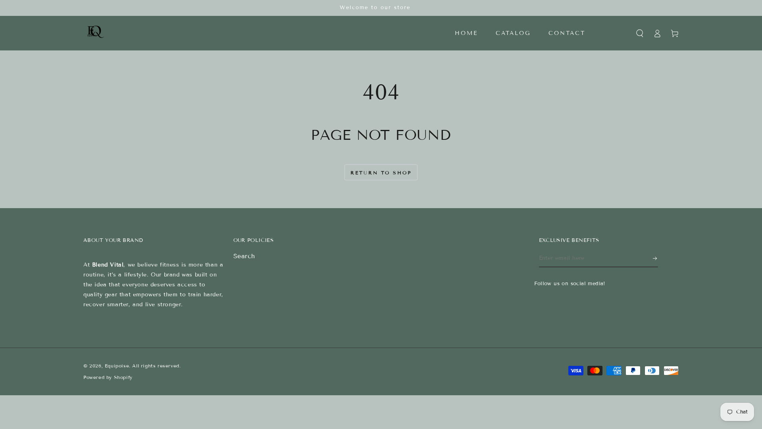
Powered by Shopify (108, 377)
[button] (639, 33)
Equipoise (117, 366)
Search (244, 256)
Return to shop (381, 173)
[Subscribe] (655, 258)
